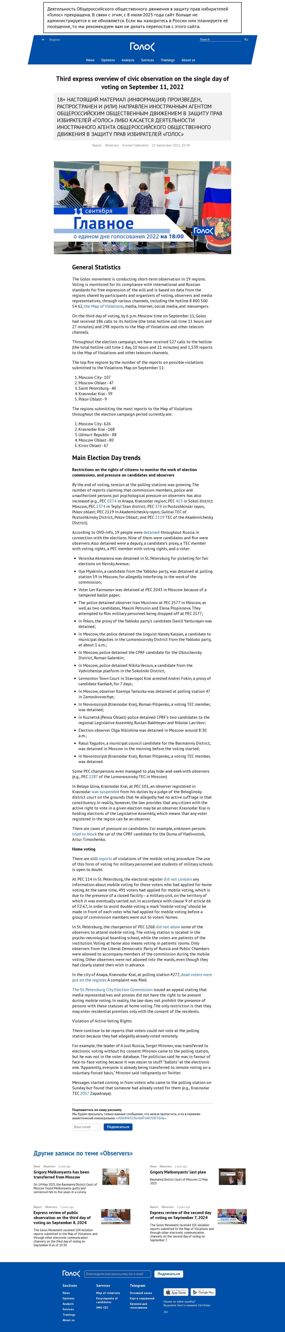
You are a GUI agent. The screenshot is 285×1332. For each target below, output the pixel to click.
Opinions (108, 60)
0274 (111, 501)
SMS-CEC (102, 1307)
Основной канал (141, 1293)
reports (105, 858)
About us (188, 60)
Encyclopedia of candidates (107, 1300)
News (90, 60)
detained (152, 532)
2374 (100, 506)
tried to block (85, 834)
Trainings (168, 60)
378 (159, 506)
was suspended (105, 791)
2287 (93, 776)
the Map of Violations (103, 306)
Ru (246, 39)
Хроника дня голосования (138, 1305)
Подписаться (118, 1127)
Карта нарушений (142, 1298)
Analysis (128, 60)
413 (180, 501)
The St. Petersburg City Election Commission (112, 989)
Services (147, 60)
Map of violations (108, 1293)
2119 (159, 517)
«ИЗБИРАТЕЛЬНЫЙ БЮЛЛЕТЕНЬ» (141, 1118)
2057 (84, 1093)
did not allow (168, 927)
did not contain (178, 879)
